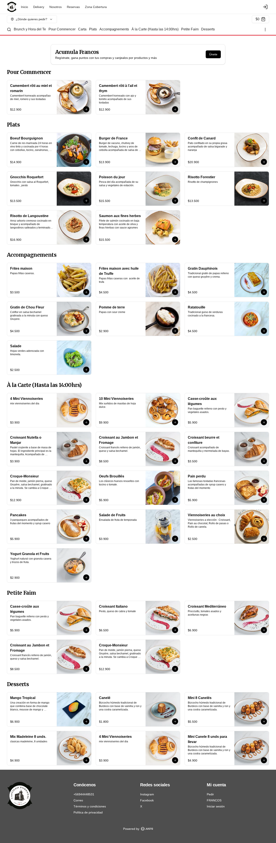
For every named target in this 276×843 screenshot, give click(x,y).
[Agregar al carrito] (86, 109)
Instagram (147, 794)
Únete (213, 54)
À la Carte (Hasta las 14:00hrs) (155, 29)
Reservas (73, 7)
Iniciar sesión (216, 806)
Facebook (147, 800)
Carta (82, 29)
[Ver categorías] (265, 29)
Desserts (208, 29)
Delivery (38, 7)
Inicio (24, 7)
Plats (93, 29)
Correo (78, 800)
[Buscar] (9, 29)
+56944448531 (84, 794)
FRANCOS (214, 800)
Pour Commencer (62, 29)
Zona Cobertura (96, 7)
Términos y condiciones (90, 806)
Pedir (210, 794)
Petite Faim (190, 29)
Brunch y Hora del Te (30, 29)
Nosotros (55, 7)
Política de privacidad (88, 812)
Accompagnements (114, 29)
